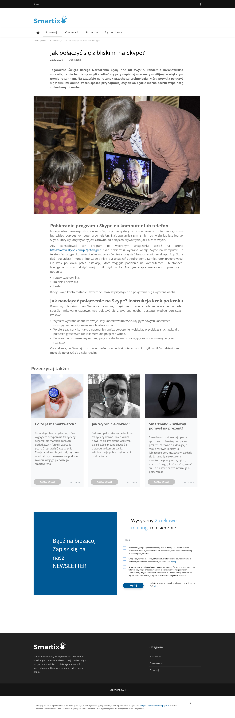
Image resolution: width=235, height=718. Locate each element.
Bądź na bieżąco (114, 32)
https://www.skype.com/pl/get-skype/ (75, 250)
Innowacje (52, 32)
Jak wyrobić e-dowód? (111, 423)
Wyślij (133, 585)
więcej (173, 561)
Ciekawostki (72, 32)
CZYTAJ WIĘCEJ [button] (47, 481)
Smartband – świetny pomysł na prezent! (167, 425)
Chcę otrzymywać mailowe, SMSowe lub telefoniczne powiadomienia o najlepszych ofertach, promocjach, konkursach (160, 560)
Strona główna (40, 40)
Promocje (92, 32)
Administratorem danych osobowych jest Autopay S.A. (172, 584)
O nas (36, 4)
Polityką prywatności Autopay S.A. (154, 705)
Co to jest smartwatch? (55, 423)
